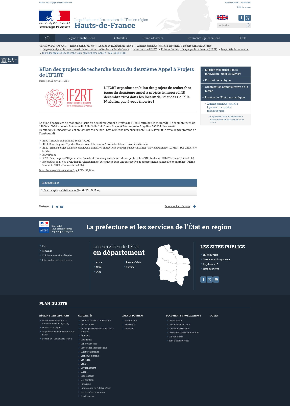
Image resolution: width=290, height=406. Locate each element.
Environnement (88, 367)
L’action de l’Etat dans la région (116, 45)
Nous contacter (232, 2)
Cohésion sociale (89, 343)
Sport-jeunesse (88, 396)
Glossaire (47, 250)
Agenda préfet (87, 324)
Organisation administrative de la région (226, 89)
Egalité (84, 363)
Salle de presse (244, 7)
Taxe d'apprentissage (179, 340)
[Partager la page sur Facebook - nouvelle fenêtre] (53, 206)
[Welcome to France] (222, 17)
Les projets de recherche (235, 49)
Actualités (120, 38)
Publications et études (179, 328)
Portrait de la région (218, 80)
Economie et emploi (90, 355)
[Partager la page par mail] (62, 206)
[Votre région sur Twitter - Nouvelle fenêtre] (248, 18)
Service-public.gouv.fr (216, 259)
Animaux (85, 335)
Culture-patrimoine (90, 351)
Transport (129, 328)
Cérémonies (86, 339)
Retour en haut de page (177, 206)
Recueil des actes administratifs (184, 332)
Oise (98, 271)
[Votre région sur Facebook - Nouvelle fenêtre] (241, 18)
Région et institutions (82, 45)
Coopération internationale (94, 347)
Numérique (86, 384)
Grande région (87, 375)
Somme (130, 267)
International (131, 320)
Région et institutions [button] (81, 38)
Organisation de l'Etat (179, 324)
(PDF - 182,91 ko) (71, 190)
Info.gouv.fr (209, 254)
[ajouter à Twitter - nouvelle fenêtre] (57, 206)
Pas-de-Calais (133, 262)
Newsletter (246, 2)
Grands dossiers (153, 38)
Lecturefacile (12, 60)
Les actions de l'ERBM (145, 49)
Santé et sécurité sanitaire (93, 392)
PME (124, 147)
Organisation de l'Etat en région (96, 388)
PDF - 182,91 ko (66, 170)
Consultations (175, 320)
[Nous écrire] (216, 279)
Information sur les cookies (57, 260)
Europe (84, 371)
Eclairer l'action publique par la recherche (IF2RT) (189, 49)
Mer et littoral (87, 380)
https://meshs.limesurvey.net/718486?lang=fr (135, 130)
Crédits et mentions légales (57, 255)
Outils (242, 38)
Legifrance (209, 264)
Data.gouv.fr (210, 268)
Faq (44, 246)
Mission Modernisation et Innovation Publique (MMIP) (223, 71)
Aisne (99, 262)
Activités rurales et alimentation (96, 320)
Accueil (61, 45)
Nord (99, 267)
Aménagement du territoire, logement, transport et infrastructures (174, 45)
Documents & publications (203, 38)
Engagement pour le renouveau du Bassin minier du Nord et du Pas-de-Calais (86, 49)
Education (85, 359)
